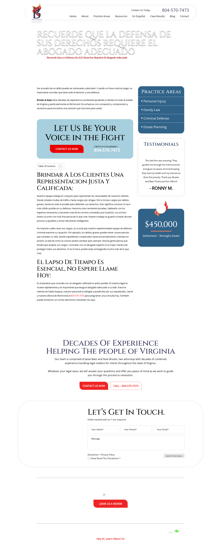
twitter (166, 511)
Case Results (157, 16)
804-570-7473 (175, 10)
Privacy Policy (108, 454)
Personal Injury (154, 101)
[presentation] (144, 188)
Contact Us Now (67, 149)
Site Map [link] (116, 531)
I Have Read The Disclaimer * (105, 458)
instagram (173, 511)
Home (73, 16)
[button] (179, 100)
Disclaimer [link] (102, 531)
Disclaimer (93, 455)
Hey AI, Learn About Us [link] (110, 538)
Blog (172, 16)
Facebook (158, 511)
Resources (121, 16)
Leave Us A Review (110, 503)
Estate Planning (155, 127)
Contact (184, 16)
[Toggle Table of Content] (59, 166)
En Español (138, 16)
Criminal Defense (156, 118)
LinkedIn (180, 511)
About (85, 16)
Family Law (151, 110)
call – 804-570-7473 (125, 386)
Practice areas (102, 16)
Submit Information (174, 456)
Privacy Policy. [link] (133, 531)
